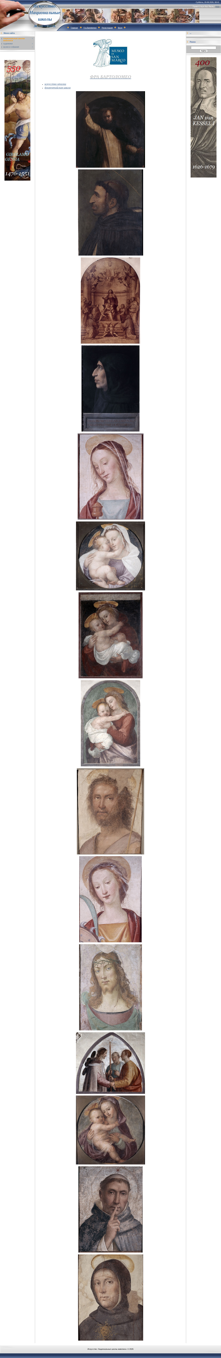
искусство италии (55, 84)
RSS (217, 7)
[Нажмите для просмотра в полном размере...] (110, 167)
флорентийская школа (58, 87)
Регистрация (107, 28)
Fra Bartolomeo (90, 28)
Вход (120, 28)
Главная (74, 28)
